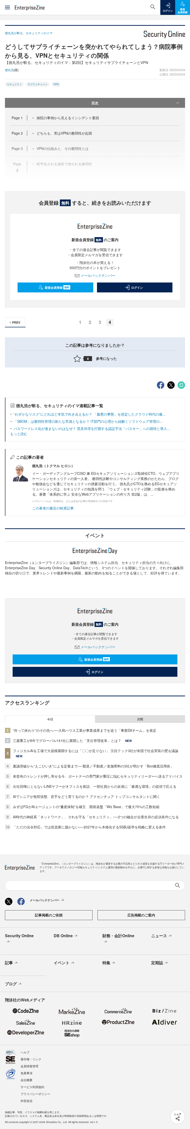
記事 (9, 962)
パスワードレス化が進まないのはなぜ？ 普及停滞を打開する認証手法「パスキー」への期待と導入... (92, 428)
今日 (50, 719)
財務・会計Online (118, 935)
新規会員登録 (57, 287)
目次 (95, 102)
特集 (106, 962)
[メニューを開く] (7, 7)
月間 (140, 719)
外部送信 (26, 1101)
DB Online (63, 935)
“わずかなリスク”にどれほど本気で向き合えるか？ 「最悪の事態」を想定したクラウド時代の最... (90, 414)
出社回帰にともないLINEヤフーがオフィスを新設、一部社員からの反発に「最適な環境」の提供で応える (94, 786)
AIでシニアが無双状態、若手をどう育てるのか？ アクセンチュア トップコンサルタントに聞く (86, 796)
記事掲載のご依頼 (49, 914)
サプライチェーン (38, 84)
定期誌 (157, 962)
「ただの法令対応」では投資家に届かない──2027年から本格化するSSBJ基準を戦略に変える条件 (89, 826)
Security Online (19, 935)
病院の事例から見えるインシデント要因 (68, 117)
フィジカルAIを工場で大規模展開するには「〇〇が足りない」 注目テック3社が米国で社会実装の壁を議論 (95, 750)
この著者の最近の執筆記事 (53, 508)
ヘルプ (25, 1052)
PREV (16, 322)
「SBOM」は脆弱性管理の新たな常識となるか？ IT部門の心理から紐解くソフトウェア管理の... (88, 421)
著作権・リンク (31, 1059)
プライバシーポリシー (35, 1094)
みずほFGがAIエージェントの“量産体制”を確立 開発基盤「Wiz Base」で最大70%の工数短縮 (86, 806)
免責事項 (26, 1073)
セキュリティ (14, 84)
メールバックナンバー (98, 275)
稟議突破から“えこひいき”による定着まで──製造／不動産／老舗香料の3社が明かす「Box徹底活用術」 (93, 765)
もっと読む (18, 433)
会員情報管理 (29, 1066)
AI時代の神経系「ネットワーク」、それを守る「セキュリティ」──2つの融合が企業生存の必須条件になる (96, 816)
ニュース (159, 935)
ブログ (11, 984)
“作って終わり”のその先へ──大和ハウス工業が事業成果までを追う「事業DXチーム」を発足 (84, 730)
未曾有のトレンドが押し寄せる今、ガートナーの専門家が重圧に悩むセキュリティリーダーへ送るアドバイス (98, 776)
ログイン (137, 287)
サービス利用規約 (32, 1087)
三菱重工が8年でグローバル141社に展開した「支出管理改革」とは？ (67, 740)
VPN (56, 84)
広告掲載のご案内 (141, 914)
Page (17, 117)
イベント (62, 962)
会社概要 (26, 1080)
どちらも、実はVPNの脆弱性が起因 (64, 133)
